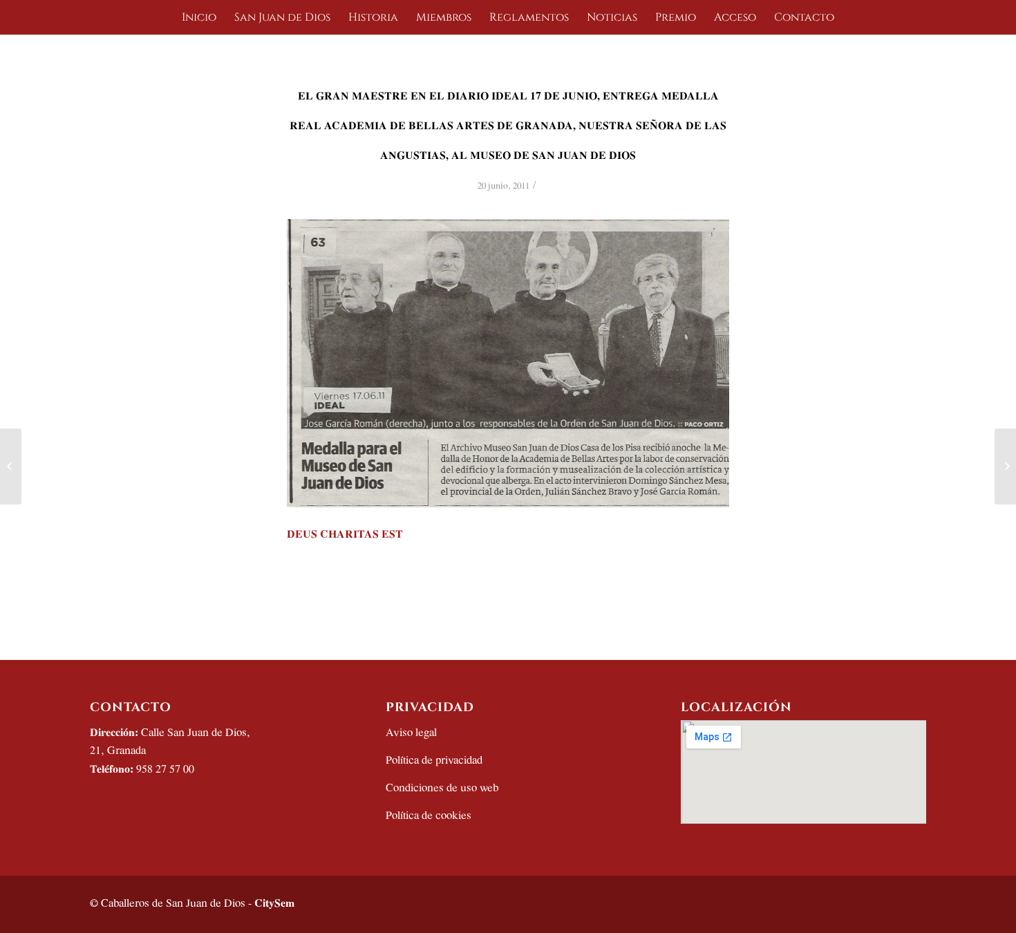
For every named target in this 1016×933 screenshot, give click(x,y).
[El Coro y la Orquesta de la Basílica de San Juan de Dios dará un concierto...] (10, 466)
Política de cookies (428, 815)
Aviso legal (411, 732)
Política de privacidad (434, 760)
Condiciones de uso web (442, 788)
